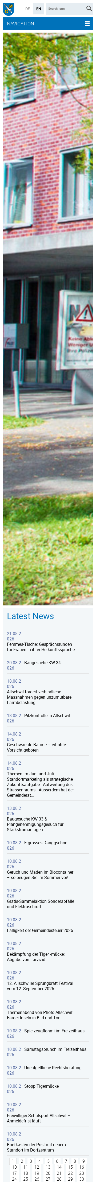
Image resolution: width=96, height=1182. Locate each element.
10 (14, 1167)
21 (59, 1173)
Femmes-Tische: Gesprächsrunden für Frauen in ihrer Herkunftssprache (41, 646)
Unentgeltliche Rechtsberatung (53, 1067)
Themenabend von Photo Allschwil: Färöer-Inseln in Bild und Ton (40, 1015)
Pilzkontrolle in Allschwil (47, 715)
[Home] (8, 10)
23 (81, 1173)
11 (25, 1167)
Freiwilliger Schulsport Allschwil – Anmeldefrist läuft (38, 1118)
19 (36, 1173)
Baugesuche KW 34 (42, 662)
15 (70, 1167)
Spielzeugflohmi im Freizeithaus (54, 1030)
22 (70, 1173)
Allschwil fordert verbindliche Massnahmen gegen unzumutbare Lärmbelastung (39, 697)
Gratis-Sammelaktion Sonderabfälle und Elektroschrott (40, 904)
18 (25, 1173)
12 (36, 1167)
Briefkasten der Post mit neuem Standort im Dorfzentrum (36, 1147)
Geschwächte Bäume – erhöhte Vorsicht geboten (36, 747)
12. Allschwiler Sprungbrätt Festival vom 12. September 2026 (40, 986)
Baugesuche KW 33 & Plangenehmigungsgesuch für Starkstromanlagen (35, 824)
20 (48, 1173)
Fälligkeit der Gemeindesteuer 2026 (40, 930)
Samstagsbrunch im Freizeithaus (55, 1049)
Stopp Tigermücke (41, 1086)
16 (81, 1167)
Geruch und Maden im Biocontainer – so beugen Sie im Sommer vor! (40, 874)
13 (48, 1167)
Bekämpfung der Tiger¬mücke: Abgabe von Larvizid (36, 956)
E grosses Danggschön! (46, 842)
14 (59, 1167)
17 (14, 1173)
